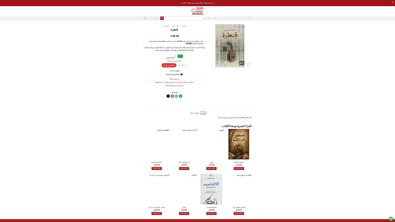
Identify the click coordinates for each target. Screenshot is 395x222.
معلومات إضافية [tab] (194, 113)
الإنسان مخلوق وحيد (239, 207)
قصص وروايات (168, 82)
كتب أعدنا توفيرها (159, 82)
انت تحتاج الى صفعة (184, 162)
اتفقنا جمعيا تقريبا (157, 162)
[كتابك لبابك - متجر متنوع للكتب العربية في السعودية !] (197, 11)
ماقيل (184, 207)
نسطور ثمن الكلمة (239, 162)
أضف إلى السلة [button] (238, 168)
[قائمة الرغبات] (150, 18)
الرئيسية (184, 26)
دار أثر (180, 82)
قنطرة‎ (166, 86)
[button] (249, 18)
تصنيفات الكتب (175, 26)
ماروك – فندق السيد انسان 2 (156, 207)
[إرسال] (162, 18)
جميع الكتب (166, 26)
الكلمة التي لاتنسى (211, 207)
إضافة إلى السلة (169, 65)
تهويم (211, 162)
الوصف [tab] (203, 113)
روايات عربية (176, 82)
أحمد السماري (175, 86)
